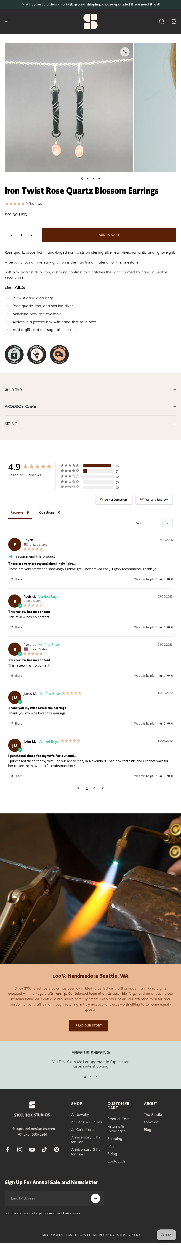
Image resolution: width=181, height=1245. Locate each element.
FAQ (110, 1146)
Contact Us (116, 1161)
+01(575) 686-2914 (32, 1134)
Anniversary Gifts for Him (85, 1151)
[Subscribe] (95, 1198)
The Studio (153, 1114)
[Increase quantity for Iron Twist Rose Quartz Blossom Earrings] (32, 235)
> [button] (103, 787)
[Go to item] (82, 178)
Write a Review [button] (156, 499)
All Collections (82, 1129)
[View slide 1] (85, 1077)
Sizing (112, 1153)
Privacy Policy (52, 1235)
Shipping (114, 1138)
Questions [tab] (47, 512)
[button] (162, 579)
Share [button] (18, 579)
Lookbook (152, 1122)
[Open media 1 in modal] (125, 52)
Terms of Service (78, 1235)
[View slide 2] (90, 1077)
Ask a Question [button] (116, 499)
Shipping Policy (128, 1235)
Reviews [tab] (17, 512)
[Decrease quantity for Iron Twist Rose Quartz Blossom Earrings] (10, 235)
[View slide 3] (96, 1077)
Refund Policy (103, 1235)
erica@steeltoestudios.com (32, 1128)
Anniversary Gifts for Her (85, 1139)
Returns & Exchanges (116, 1128)
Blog (147, 1129)
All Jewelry (80, 1114)
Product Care (118, 1119)
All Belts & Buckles (86, 1122)
